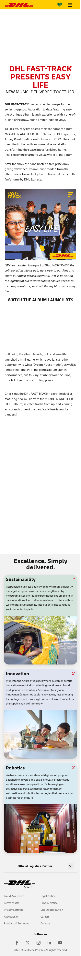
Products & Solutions (16, 923)
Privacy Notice (49, 903)
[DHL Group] (19, 887)
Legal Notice (47, 896)
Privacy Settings (13, 909)
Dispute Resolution (51, 909)
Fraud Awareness (14, 896)
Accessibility (11, 916)
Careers (44, 916)
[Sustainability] (59, 5)
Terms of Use (11, 903)
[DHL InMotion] (19, 5)
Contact (45, 923)
